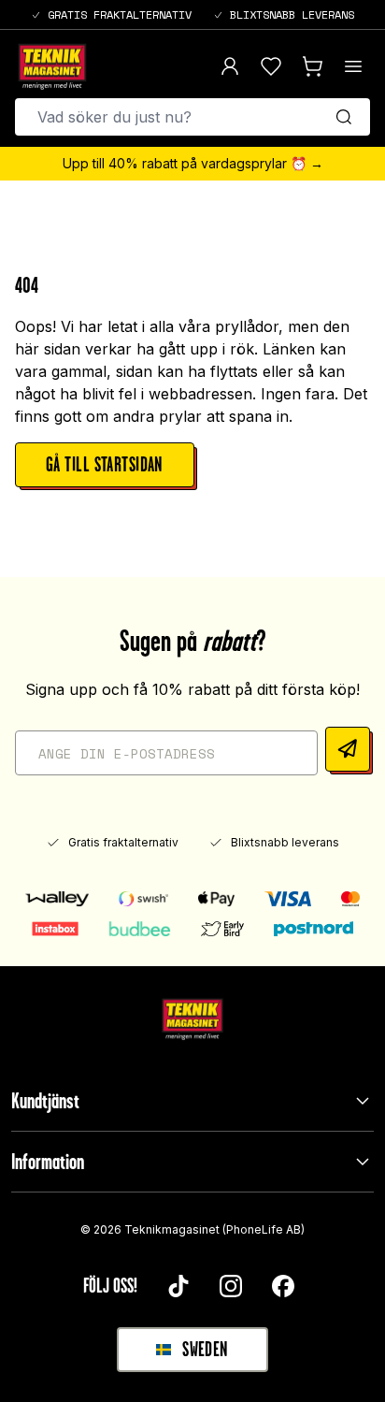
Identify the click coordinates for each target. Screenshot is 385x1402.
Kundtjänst (45, 1101)
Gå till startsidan (105, 464)
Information (47, 1161)
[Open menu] (353, 66)
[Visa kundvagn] (312, 66)
